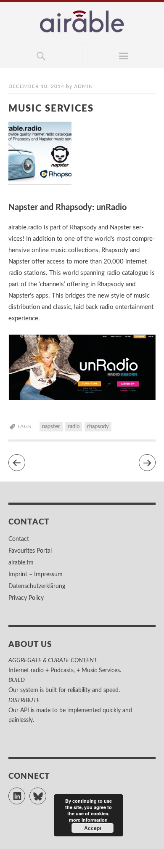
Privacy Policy (26, 598)
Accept (92, 828)
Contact (18, 539)
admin (83, 86)
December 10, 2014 (36, 86)
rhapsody (98, 426)
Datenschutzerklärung (36, 586)
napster (51, 426)
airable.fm (21, 563)
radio (73, 426)
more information (88, 820)
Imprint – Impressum (35, 575)
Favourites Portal (30, 551)
